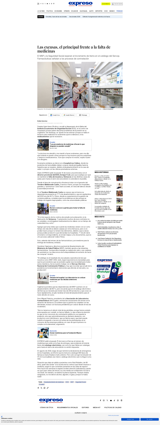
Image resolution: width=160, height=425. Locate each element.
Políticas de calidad (112, 407)
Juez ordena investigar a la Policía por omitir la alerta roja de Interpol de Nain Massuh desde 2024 (110, 222)
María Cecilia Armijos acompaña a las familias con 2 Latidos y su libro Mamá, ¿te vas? (103, 186)
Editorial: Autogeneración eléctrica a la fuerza (96, 16)
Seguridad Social (81, 382)
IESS (67, 382)
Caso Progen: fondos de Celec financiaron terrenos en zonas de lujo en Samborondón (110, 239)
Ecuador (74, 11)
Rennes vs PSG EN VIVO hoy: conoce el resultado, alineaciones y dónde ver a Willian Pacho (103, 178)
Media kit (96, 407)
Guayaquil (83, 11)
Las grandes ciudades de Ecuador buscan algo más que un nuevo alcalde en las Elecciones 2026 (103, 208)
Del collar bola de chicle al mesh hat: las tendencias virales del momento (103, 192)
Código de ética (46, 407)
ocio (106, 11)
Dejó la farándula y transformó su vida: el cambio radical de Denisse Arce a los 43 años (110, 227)
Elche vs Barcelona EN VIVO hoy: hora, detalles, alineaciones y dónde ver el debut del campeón (103, 201)
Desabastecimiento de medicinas (54, 382)
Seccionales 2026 (74, 16)
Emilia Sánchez (42, 121)
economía (58, 11)
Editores (85, 407)
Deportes (98, 11)
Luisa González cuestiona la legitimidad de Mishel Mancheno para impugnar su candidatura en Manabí (110, 244)
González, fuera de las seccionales (56, 16)
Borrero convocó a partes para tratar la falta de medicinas (67, 209)
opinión (67, 11)
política (49, 11)
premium (119, 11)
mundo (112, 11)
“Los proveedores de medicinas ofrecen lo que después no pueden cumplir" (67, 145)
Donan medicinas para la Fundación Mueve (65, 333)
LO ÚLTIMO (41, 11)
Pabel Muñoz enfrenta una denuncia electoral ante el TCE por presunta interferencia (108, 233)
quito (91, 11)
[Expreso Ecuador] (51, 402)
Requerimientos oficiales (67, 407)
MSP (72, 382)
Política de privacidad (113, 415)
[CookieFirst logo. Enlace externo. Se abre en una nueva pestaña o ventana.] (1, 416)
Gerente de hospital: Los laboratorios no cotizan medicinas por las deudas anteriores (67, 278)
